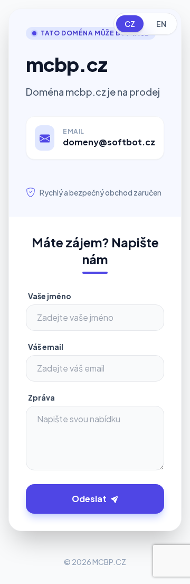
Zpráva (41, 397)
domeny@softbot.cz (109, 141)
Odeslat (89, 498)
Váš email (45, 346)
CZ (130, 24)
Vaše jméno (49, 296)
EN (161, 24)
